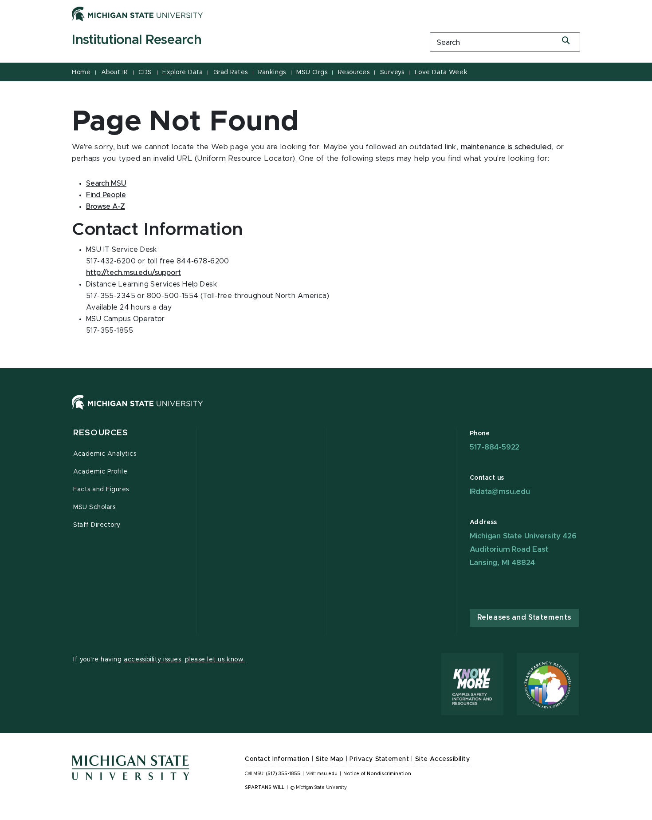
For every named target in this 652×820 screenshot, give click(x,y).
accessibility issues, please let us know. (184, 660)
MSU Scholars (94, 507)
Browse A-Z (105, 206)
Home (81, 72)
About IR (114, 72)
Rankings (272, 72)
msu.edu (327, 774)
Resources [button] (100, 433)
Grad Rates (230, 72)
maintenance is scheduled (506, 147)
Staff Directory (97, 525)
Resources (354, 72)
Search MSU (106, 183)
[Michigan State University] (137, 13)
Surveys (392, 72)
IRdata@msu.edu (500, 491)
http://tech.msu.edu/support (133, 272)
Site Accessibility (442, 759)
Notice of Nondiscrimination (377, 774)
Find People (106, 195)
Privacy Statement (379, 759)
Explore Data (182, 72)
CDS (145, 72)
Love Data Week (441, 72)
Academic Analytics (105, 454)
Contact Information (277, 759)
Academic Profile (100, 472)
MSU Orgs (311, 72)
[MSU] (326, 411)
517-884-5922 (495, 447)
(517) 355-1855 (283, 774)
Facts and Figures (101, 489)
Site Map (330, 759)
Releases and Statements (524, 617)
